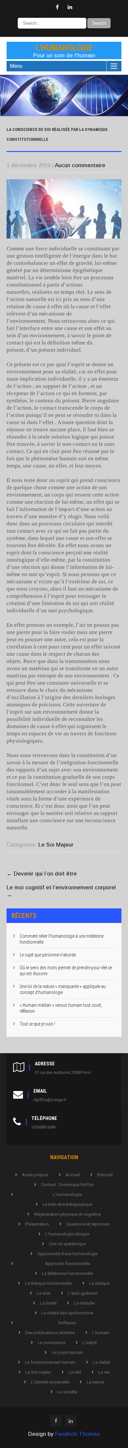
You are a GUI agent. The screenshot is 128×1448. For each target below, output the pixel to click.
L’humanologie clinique (67, 1234)
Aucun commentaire (80, 165)
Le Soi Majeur (56, 845)
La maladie (84, 1303)
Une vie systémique (67, 1243)
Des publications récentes (50, 1332)
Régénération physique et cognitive (67, 1214)
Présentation (37, 1224)
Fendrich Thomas (77, 1434)
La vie (103, 1372)
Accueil (73, 1174)
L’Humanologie (67, 1194)
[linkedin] (70, 7)
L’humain (100, 1332)
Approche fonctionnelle (67, 1263)
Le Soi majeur (38, 1372)
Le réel (75, 1372)
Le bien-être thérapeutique (67, 1204)
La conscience (51, 1342)
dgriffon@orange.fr (49, 1099)
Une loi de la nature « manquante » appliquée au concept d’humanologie (63, 989)
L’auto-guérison (83, 1293)
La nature (95, 1382)
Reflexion (67, 1322)
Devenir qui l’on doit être (42, 874)
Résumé (105, 1174)
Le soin (44, 1293)
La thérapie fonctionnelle (48, 1283)
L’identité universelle (50, 1382)
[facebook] (57, 7)
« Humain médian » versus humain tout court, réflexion (61, 1008)
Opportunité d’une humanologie (67, 1253)
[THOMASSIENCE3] (64, 114)
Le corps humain (67, 1352)
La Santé (48, 1303)
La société (67, 1391)
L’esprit (90, 1342)
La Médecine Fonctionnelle (67, 1273)
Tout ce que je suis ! (37, 1024)
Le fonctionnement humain (50, 1362)
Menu (16, 66)
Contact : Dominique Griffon (67, 1184)
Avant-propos (35, 1174)
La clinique (99, 1283)
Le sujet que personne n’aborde (48, 954)
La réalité (101, 1362)
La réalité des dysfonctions (67, 1312)
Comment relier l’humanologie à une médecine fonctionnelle (61, 939)
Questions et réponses (87, 1224)
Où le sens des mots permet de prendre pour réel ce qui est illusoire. (66, 970)
